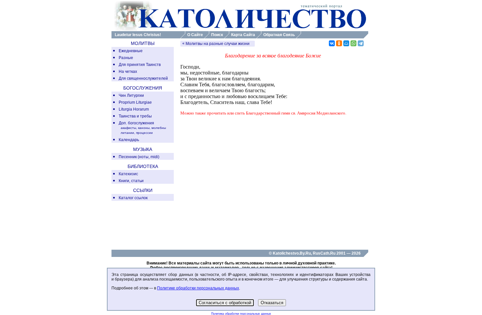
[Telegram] (361, 43)
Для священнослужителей (143, 78)
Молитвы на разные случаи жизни (218, 43)
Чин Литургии (131, 95)
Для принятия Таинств (140, 64)
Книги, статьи (131, 180)
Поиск (217, 34)
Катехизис (128, 174)
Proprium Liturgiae (135, 102)
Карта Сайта (243, 34)
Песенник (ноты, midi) (139, 157)
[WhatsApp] (353, 43)
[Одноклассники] (339, 43)
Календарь (129, 139)
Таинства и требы (135, 116)
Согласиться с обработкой (225, 302)
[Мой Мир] (346, 43)
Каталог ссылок (133, 198)
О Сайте (195, 34)
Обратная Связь (279, 34)
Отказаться (272, 302)
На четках (128, 71)
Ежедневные (131, 51)
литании (127, 133)
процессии (144, 133)
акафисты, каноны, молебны (143, 128)
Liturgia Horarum (134, 109)
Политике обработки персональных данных (198, 288)
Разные (126, 57)
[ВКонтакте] (332, 43)
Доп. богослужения (136, 123)
